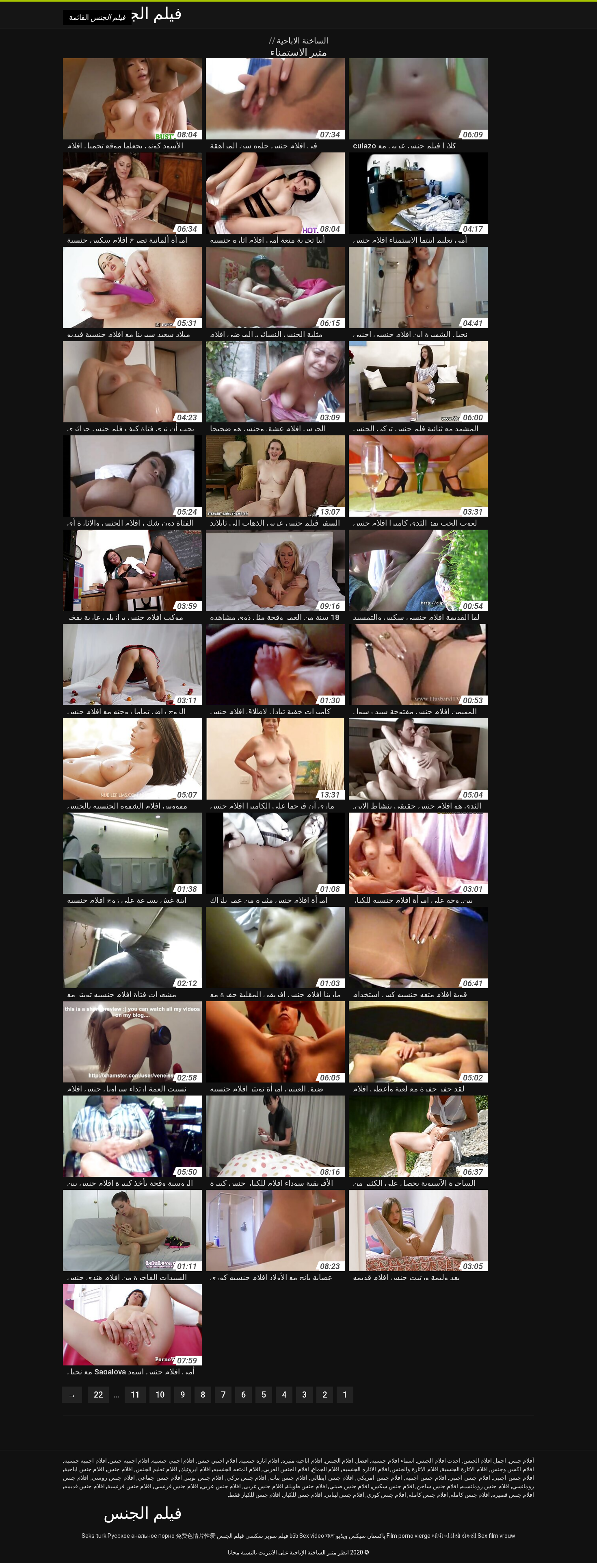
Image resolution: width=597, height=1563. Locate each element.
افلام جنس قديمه (84, 1486)
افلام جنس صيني (349, 1486)
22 (98, 1395)
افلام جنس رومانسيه (485, 1486)
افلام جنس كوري (386, 1494)
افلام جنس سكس (393, 1486)
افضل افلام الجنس (347, 1460)
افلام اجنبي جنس (217, 1460)
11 (135, 1395)
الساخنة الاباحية (302, 41)
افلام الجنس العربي (286, 1469)
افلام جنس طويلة (306, 1486)
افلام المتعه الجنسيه (236, 1469)
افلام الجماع (326, 1469)
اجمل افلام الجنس (484, 1460)
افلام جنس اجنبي (469, 1477)
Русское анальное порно (141, 1536)
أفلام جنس (521, 1460)
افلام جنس (120, 1469)
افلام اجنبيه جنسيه (85, 1460)
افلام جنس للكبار (302, 1494)
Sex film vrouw (496, 1536)
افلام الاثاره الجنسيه (365, 1469)
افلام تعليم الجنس (156, 1469)
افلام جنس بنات (288, 1477)
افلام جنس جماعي (160, 1477)
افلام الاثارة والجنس (415, 1469)
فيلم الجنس (230, 1536)
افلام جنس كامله (428, 1494)
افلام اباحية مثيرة (302, 1460)
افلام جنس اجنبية (425, 1477)
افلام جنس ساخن (437, 1486)
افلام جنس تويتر (204, 1477)
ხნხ (294, 1536)
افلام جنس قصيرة (513, 1494)
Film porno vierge (408, 1536)
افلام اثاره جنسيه (260, 1460)
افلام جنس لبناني (344, 1494)
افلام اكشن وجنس (512, 1469)
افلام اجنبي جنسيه (173, 1460)
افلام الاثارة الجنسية (464, 1469)
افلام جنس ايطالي (332, 1477)
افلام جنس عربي (221, 1486)
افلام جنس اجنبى (513, 1477)
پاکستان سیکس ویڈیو (360, 1536)
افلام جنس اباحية (84, 1469)
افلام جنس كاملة (470, 1494)
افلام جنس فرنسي (176, 1486)
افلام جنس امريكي (379, 1477)
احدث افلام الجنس (439, 1460)
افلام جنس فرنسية (129, 1486)
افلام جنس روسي (113, 1477)
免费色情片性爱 (196, 1536)
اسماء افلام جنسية (393, 1460)
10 (160, 1395)
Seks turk (94, 1536)
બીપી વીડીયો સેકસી (454, 1536)
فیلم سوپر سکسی (266, 1536)
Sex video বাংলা (317, 1536)
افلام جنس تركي (247, 1477)
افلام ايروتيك (195, 1469)
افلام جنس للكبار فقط (255, 1494)
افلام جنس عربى (263, 1486)
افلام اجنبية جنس (129, 1460)
